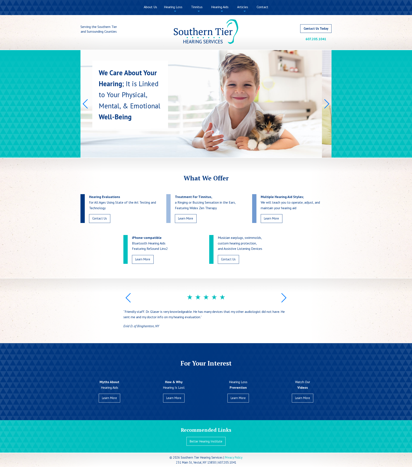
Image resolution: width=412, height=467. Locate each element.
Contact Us (99, 218)
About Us (150, 7)
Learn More (185, 218)
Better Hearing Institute (206, 441)
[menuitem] (150, 7)
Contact (262, 7)
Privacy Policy (233, 457)
